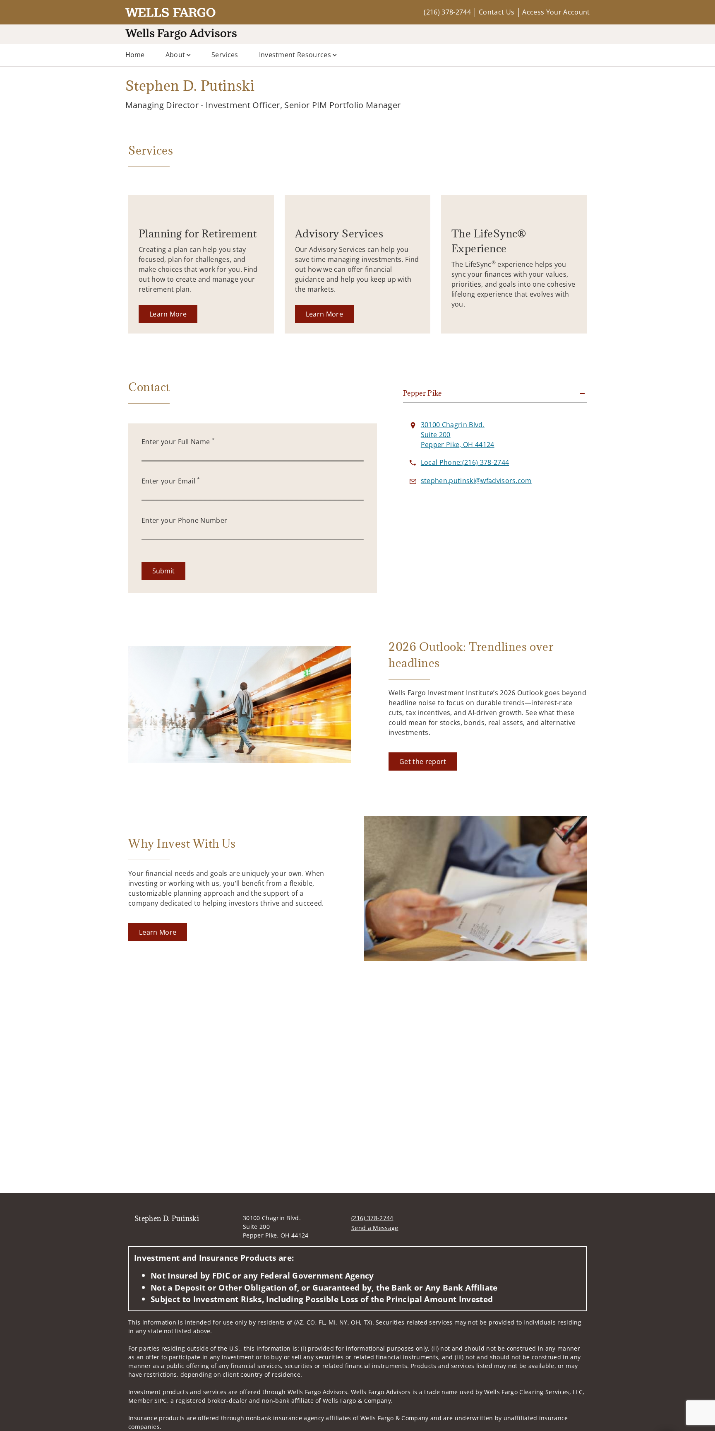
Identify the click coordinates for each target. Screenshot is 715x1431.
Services (224, 54)
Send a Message (374, 1228)
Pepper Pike (422, 393)
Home (135, 54)
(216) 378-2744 (447, 12)
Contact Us (496, 12)
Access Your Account (556, 12)
